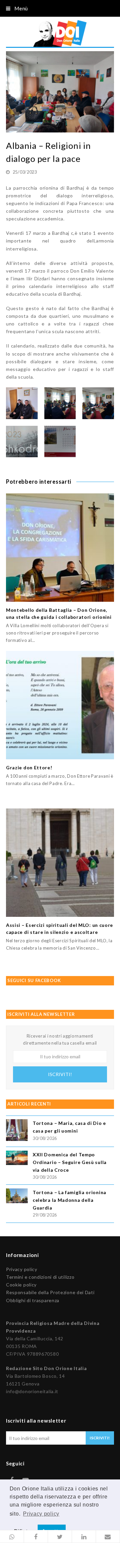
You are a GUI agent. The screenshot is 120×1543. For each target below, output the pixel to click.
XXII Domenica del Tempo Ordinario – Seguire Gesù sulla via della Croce (70, 1162)
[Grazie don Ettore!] (60, 705)
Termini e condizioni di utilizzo (40, 1277)
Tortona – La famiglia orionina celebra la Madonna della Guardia (69, 1200)
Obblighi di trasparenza (32, 1300)
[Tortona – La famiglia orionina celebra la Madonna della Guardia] (17, 1196)
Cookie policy (21, 1284)
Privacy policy (21, 1269)
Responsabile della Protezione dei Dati (50, 1292)
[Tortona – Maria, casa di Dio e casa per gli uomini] (17, 1131)
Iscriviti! (60, 1074)
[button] (12, 1536)
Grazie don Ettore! (29, 767)
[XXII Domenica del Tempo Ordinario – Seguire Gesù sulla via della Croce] (17, 1159)
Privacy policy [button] (41, 1514)
